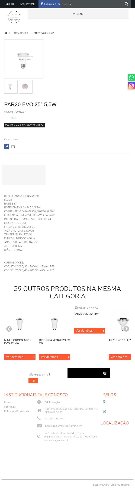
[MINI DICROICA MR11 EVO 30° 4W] (20, 321)
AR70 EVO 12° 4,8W (121, 340)
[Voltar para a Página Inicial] (5, 33)
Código (8, 111)
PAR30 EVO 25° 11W (86, 313)
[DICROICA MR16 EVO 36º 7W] (54, 321)
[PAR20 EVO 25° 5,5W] (10, 86)
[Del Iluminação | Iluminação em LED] (15, 17)
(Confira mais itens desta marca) (24, 125)
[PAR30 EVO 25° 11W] (89, 307)
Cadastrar (28, 4)
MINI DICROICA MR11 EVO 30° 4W (17, 342)
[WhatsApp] (131, 77)
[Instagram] (131, 85)
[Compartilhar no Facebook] (6, 146)
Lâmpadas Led (20, 33)
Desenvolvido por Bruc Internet (112, 484)
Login (11, 4)
